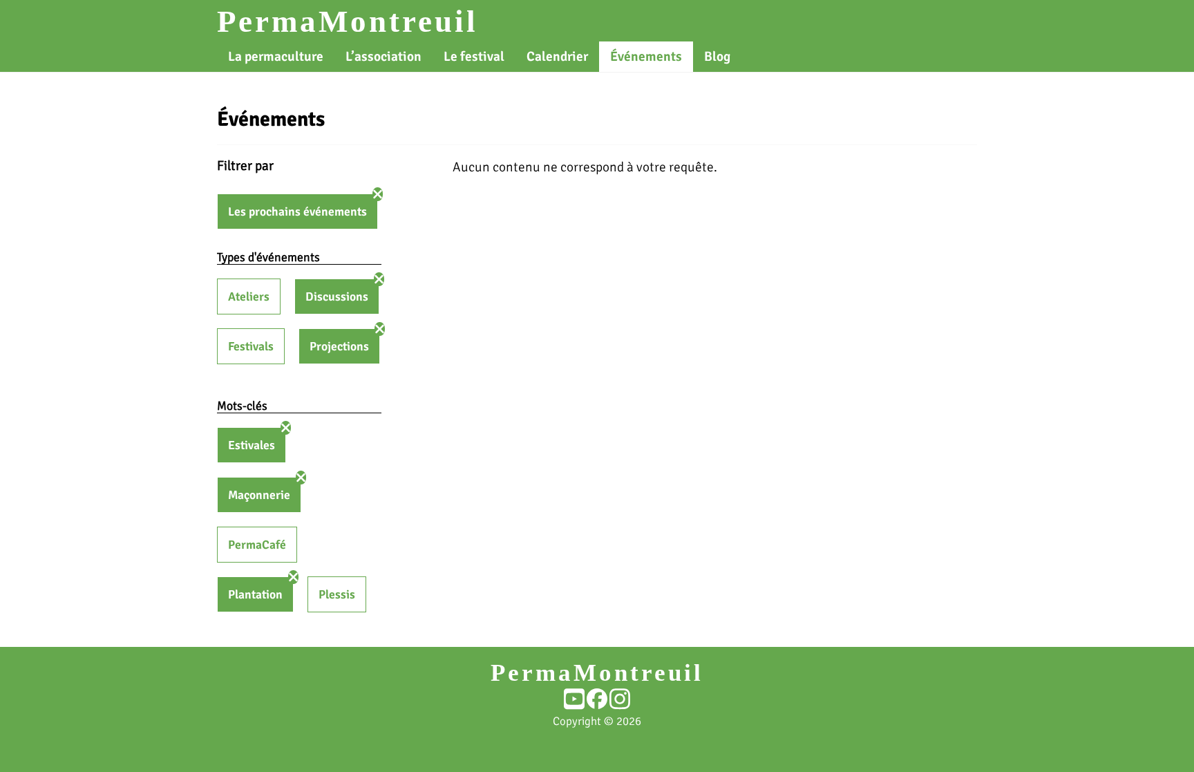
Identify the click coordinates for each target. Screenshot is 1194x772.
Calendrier (557, 56)
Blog (717, 56)
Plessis (337, 594)
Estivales (251, 445)
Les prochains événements (297, 211)
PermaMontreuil (347, 21)
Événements (646, 56)
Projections (339, 346)
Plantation (255, 594)
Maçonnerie (259, 494)
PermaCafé (257, 544)
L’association (383, 56)
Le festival (474, 56)
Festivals (251, 346)
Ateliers (248, 296)
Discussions (336, 296)
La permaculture (275, 56)
